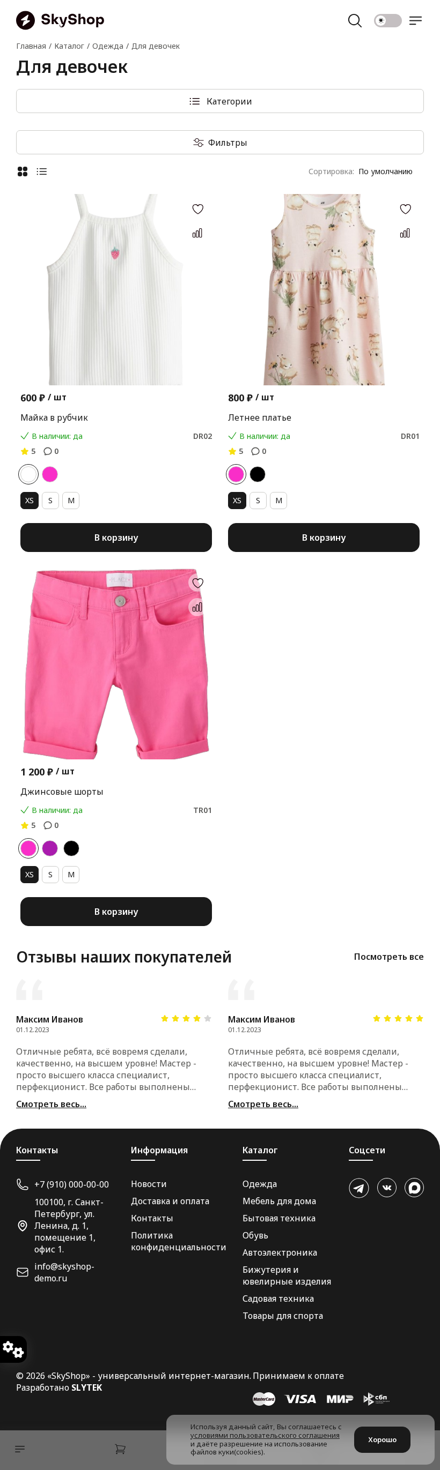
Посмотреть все (389, 956)
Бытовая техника (279, 1218)
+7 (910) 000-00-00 (71, 1184)
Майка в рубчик (54, 417)
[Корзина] (120, 1450)
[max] (414, 1187)
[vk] (387, 1187)
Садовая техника (278, 1298)
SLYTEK (86, 1387)
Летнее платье (259, 417)
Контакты (152, 1218)
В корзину (116, 537)
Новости (149, 1184)
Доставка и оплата (170, 1201)
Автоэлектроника (280, 1252)
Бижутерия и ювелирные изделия (287, 1275)
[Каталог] (17, 1450)
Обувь (255, 1235)
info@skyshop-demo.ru (64, 1272)
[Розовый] (50, 474)
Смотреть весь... (51, 1104)
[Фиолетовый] (50, 848)
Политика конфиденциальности (178, 1241)
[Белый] (28, 474)
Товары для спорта (283, 1316)
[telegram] (359, 1188)
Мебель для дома (279, 1201)
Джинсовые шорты (62, 791)
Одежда (260, 1184)
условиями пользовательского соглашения (265, 1435)
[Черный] (258, 474)
